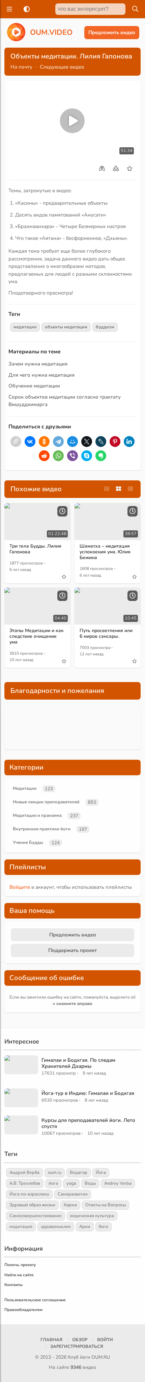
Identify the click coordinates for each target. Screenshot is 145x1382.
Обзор (79, 1340)
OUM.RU (100, 1357)
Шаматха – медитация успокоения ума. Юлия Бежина (105, 552)
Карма (70, 1205)
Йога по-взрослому (29, 1194)
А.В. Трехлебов (24, 1183)
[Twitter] (86, 441)
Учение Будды (28, 842)
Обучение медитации (34, 385)
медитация (24, 327)
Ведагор (78, 1173)
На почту (21, 67)
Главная (51, 1340)
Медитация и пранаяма (37, 815)
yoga (71, 1183)
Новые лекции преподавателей (46, 802)
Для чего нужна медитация (41, 375)
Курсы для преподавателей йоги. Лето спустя (88, 1123)
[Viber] (72, 455)
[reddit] (44, 455)
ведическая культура (92, 1216)
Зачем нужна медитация (37, 363)
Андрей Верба (24, 1173)
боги (103, 1227)
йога (53, 1183)
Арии (84, 1227)
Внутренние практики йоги (41, 829)
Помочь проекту (20, 1264)
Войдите (19, 887)
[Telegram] (58, 441)
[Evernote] (100, 455)
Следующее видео (62, 67)
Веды (90, 1183)
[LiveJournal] (100, 441)
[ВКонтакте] (30, 441)
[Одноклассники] (44, 441)
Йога (101, 1173)
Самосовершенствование (35, 1216)
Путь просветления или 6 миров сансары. (106, 633)
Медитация (24, 788)
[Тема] (25, 9)
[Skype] (86, 455)
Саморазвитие (73, 1194)
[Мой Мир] (72, 441)
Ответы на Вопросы (105, 1205)
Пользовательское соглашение (35, 1300)
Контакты (13, 1284)
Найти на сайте (19, 1275)
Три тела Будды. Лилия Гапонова (35, 549)
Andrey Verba (118, 1183)
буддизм (105, 327)
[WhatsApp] (58, 455)
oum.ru (54, 1173)
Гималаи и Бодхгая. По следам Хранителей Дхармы (78, 1063)
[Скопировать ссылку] (15, 441)
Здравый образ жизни (32, 1205)
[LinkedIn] (129, 441)
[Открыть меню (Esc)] (8, 9)
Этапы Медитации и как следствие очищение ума (36, 636)
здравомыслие (56, 1227)
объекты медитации (66, 327)
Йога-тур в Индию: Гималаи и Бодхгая (87, 1093)
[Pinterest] (115, 441)
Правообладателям (23, 1309)
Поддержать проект (72, 950)
